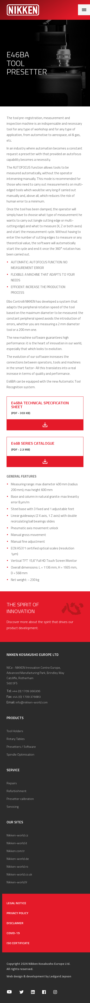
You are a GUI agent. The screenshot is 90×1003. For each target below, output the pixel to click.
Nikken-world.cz (17, 835)
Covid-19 (13, 933)
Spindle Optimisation (20, 754)
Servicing (13, 806)
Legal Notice (16, 903)
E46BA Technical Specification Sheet (40, 405)
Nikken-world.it (17, 843)
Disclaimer (15, 923)
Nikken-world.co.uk (19, 874)
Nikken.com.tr (16, 851)
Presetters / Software (21, 746)
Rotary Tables (16, 738)
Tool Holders (15, 731)
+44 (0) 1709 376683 (27, 696)
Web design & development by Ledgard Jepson (39, 976)
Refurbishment (16, 791)
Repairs (12, 783)
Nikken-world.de (18, 858)
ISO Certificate (18, 943)
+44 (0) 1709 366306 (26, 691)
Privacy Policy (17, 913)
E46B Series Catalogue (32, 443)
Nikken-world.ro (17, 866)
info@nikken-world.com (32, 702)
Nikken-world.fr (17, 882)
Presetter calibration (20, 798)
